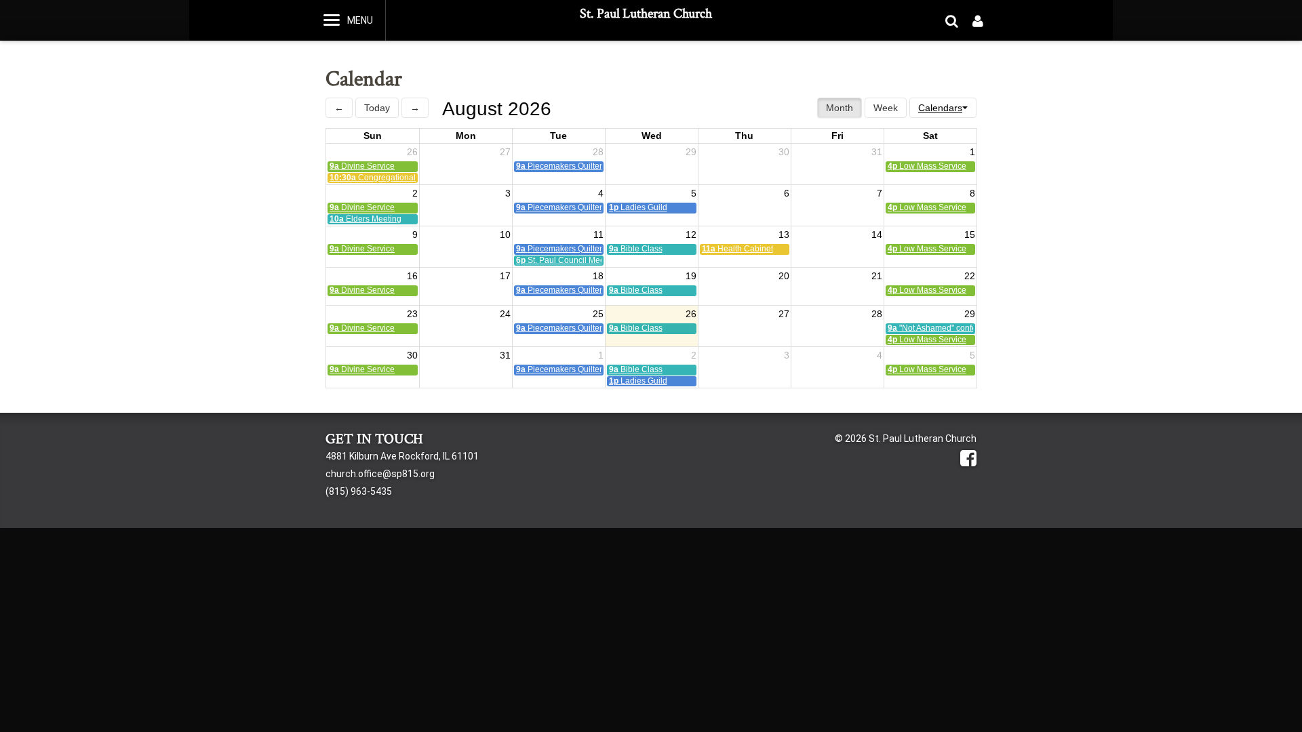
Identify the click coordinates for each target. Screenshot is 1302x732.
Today (377, 107)
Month (839, 107)
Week (885, 107)
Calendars (940, 107)
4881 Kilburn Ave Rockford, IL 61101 (402, 456)
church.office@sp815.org (380, 473)
